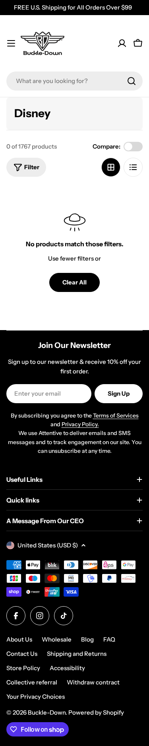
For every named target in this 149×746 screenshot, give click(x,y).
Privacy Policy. (80, 424)
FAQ (109, 639)
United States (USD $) (47, 545)
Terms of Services (116, 415)
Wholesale (57, 639)
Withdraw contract (93, 682)
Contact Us (21, 653)
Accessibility (67, 668)
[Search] (131, 81)
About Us (19, 639)
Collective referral (31, 682)
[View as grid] (110, 167)
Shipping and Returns (76, 653)
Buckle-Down (47, 712)
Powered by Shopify (96, 712)
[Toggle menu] (11, 43)
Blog (87, 639)
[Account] (122, 43)
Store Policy (23, 668)
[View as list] (133, 167)
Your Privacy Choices (35, 696)
